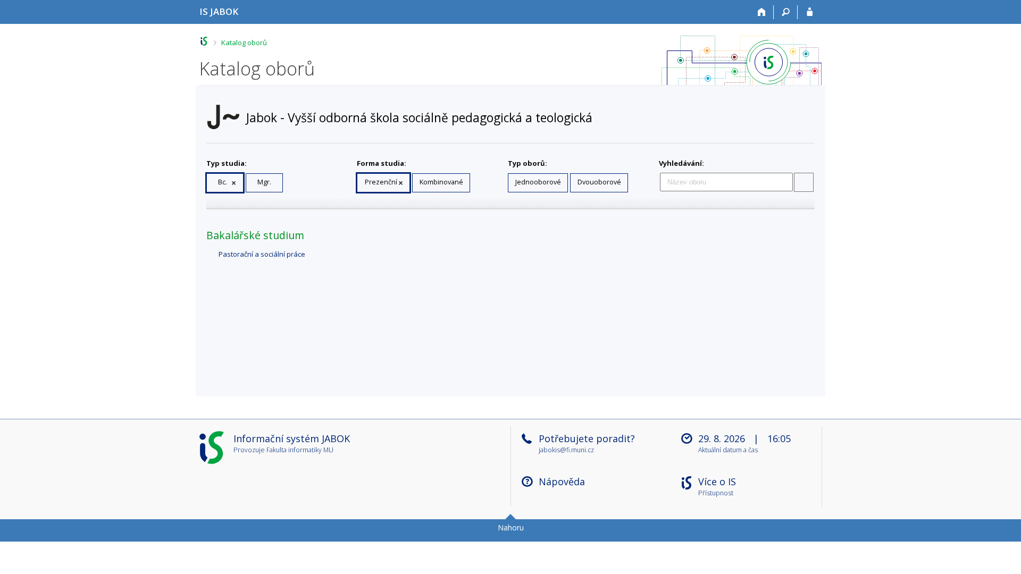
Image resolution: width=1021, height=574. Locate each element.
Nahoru (511, 527)
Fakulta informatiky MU (299, 449)
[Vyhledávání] (786, 12)
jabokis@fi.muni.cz (566, 449)
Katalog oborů (244, 42)
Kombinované (441, 182)
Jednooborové (538, 182)
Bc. (222, 182)
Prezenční (381, 182)
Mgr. (264, 182)
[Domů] (762, 12)
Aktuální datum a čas (728, 450)
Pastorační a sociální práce (262, 254)
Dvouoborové (599, 182)
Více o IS (717, 481)
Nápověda (562, 481)
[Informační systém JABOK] (203, 41)
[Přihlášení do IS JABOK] (810, 12)
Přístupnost (715, 493)
